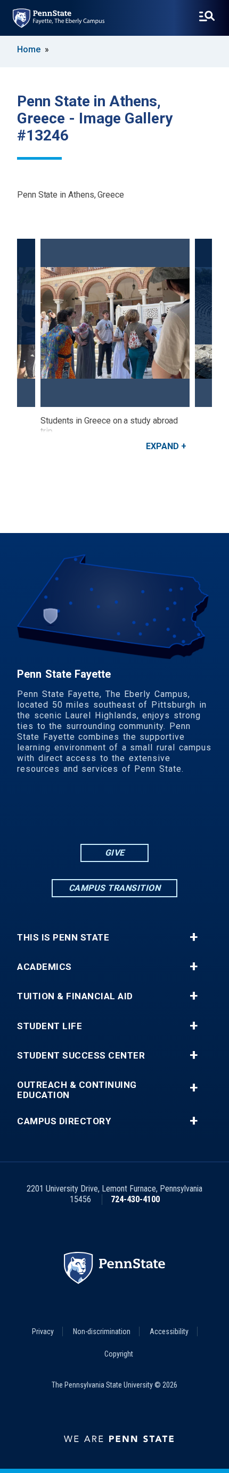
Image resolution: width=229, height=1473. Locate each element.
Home (28, 49)
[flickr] (100, 812)
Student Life (49, 1026)
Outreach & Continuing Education (77, 1090)
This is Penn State (63, 938)
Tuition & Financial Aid (75, 996)
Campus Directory (64, 1121)
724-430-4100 (135, 1199)
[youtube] (128, 812)
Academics (44, 967)
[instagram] (156, 812)
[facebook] (73, 812)
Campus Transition (115, 888)
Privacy (43, 1331)
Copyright (118, 1354)
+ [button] (194, 937)
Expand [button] (162, 446)
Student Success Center (81, 1056)
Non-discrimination (101, 1331)
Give (115, 853)
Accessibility (169, 1331)
